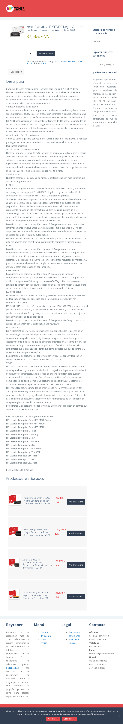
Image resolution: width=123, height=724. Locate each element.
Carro (43, 639)
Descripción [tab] (16, 71)
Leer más (68, 719)
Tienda (44, 632)
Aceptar (51, 719)
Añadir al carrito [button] (76, 501)
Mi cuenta (46, 635)
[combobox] (105, 63)
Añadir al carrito (46, 53)
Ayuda (44, 642)
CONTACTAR (99, 100)
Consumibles (64, 61)
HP (73, 61)
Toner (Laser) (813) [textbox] (105, 64)
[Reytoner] (21, 8)
